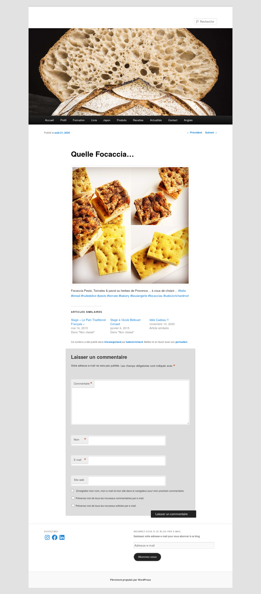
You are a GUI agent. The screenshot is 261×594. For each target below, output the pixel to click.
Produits (122, 120)
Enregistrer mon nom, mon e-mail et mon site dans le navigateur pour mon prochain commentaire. (130, 490)
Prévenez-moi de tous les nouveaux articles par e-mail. (106, 505)
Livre (94, 120)
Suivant (211, 132)
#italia (182, 290)
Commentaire (83, 383)
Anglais (188, 120)
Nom (80, 439)
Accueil (49, 120)
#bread (75, 295)
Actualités (156, 120)
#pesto (102, 295)
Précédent (194, 132)
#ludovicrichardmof (176, 295)
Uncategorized (112, 342)
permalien (181, 342)
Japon (106, 120)
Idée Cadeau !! (159, 320)
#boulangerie (139, 295)
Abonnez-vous (147, 556)
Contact (172, 120)
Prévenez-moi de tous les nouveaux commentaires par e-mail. (110, 498)
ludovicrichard (134, 342)
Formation (79, 120)
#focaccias (155, 295)
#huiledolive (88, 295)
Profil (63, 120)
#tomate (113, 295)
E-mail (80, 459)
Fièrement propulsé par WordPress (130, 580)
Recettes (138, 120)
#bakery (124, 295)
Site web (79, 480)
